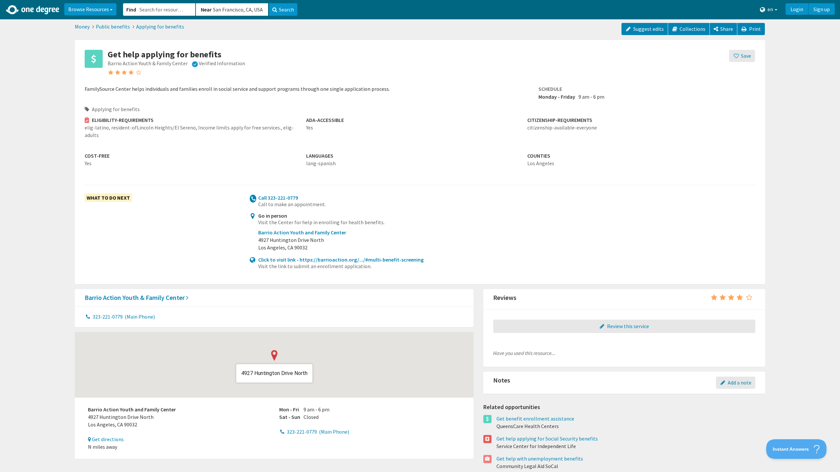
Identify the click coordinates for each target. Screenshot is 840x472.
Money (82, 26)
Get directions (107, 439)
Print (754, 29)
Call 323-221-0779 (278, 197)
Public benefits (113, 26)
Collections (692, 29)
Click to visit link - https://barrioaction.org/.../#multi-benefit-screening (341, 259)
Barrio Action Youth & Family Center (135, 297)
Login (796, 9)
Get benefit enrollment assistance (535, 418)
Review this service (627, 326)
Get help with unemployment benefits (539, 458)
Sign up (821, 9)
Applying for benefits (160, 26)
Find (131, 9)
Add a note (739, 382)
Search (286, 9)
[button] (420, 236)
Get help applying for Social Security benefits (547, 438)
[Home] (33, 9)
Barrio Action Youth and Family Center (302, 232)
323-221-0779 (123, 316)
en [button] (770, 9)
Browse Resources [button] (89, 9)
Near (206, 9)
